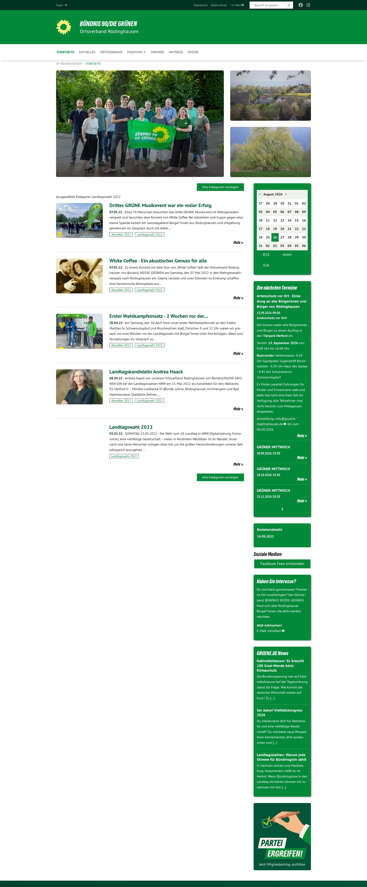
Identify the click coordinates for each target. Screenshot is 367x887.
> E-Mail (235, 5)
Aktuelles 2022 (121, 234)
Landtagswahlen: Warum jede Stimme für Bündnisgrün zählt (281, 757)
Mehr (237, 242)
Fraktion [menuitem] (134, 52)
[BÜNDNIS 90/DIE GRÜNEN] (63, 27)
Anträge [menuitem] (176, 52)
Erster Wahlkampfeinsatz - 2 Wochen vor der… (158, 316)
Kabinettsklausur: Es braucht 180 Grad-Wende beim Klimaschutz (280, 665)
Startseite (93, 64)
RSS (266, 254)
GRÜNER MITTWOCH (273, 446)
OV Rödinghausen (69, 64)
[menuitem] (200, 5)
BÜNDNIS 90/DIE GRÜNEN (108, 24)
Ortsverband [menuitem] (111, 52)
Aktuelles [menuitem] (87, 52)
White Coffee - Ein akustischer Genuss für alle (158, 260)
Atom (287, 254)
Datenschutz (219, 5)
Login (59, 5)
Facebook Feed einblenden (282, 563)
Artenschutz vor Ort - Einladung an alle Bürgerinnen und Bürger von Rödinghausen (281, 301)
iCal (266, 265)
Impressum (200, 5)
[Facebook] (300, 5)
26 (275, 237)
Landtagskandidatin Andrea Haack (146, 371)
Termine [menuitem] (157, 52)
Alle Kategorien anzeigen (220, 187)
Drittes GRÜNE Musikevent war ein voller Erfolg (160, 205)
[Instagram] (308, 5)
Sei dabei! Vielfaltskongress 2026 (279, 712)
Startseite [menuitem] (65, 52)
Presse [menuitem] (193, 52)
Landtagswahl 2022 (149, 234)
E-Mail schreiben (269, 631)
